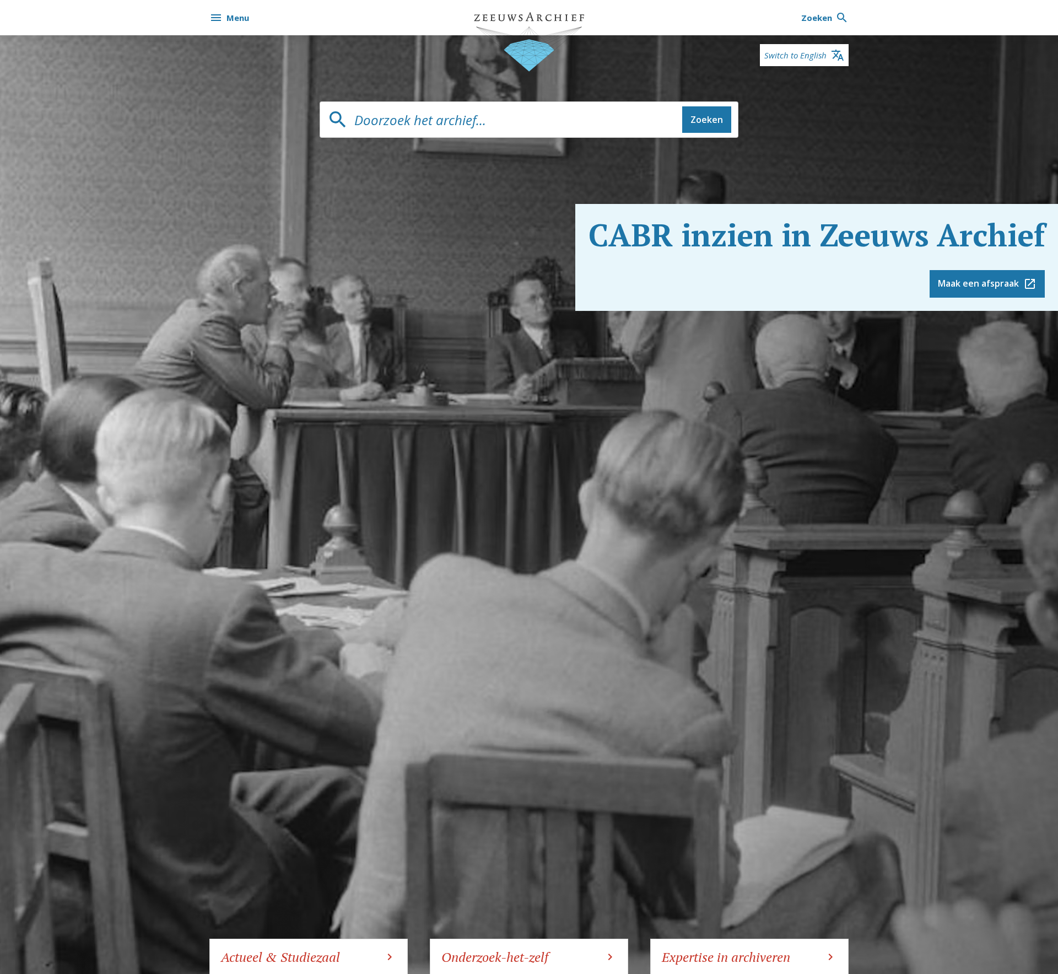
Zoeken (706, 120)
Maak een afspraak (978, 283)
